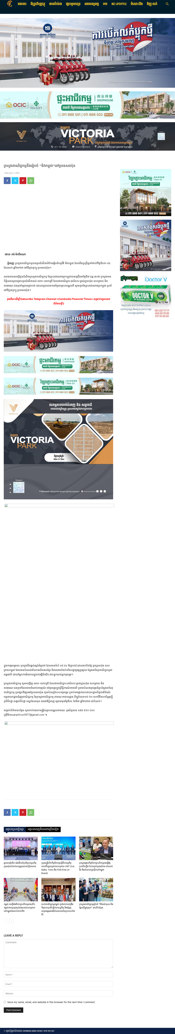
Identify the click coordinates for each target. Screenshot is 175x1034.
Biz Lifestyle (119, 4)
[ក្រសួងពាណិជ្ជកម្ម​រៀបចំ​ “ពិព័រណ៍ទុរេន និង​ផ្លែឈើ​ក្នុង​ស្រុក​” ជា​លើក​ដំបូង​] (96, 889)
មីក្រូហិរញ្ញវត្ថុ (38, 4)
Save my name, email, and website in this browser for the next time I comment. (51, 1002)
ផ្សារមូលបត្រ (73, 4)
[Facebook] (7, 180)
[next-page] (11, 921)
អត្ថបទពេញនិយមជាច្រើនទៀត (43, 829)
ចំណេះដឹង (137, 4)
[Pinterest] (22, 180)
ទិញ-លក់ (152, 4)
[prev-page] (6, 921)
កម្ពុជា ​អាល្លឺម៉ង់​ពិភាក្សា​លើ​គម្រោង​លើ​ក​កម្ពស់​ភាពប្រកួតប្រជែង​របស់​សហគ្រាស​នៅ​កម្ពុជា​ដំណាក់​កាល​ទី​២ (19, 907)
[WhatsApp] (30, 180)
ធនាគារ (22, 4)
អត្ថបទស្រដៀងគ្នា (15, 829)
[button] (167, 4)
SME (105, 4)
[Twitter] (15, 180)
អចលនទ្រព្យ (92, 4)
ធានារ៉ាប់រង (55, 4)
